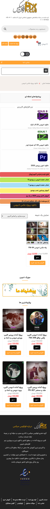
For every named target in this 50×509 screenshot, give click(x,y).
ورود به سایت (14, 43)
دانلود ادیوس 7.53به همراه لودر (37, 145)
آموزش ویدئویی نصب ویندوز (40, 190)
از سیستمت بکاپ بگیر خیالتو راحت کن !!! (35, 201)
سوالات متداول (30, 503)
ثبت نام (4, 43)
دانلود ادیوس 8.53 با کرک (39, 124)
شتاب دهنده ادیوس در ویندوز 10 (38, 180)
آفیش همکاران (10, 503)
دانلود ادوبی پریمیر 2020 (40, 165)
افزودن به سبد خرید (37, 263)
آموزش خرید (6, 500)
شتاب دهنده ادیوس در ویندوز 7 (38, 185)
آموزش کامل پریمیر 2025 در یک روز (37, 196)
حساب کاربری (43, 500)
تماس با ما (41, 503)
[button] (46, 70)
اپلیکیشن (20, 503)
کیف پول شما (32, 500)
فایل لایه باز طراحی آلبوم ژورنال (39, 174)
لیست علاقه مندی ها (19, 500)
